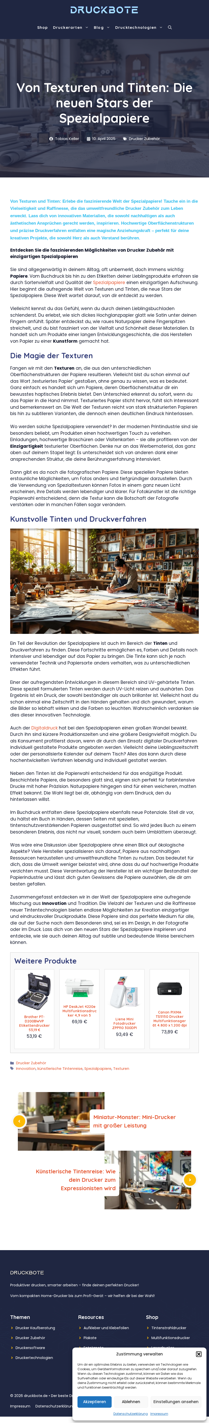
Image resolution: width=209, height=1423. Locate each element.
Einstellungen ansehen (176, 1401)
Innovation (26, 1068)
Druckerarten (67, 27)
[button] (198, 1354)
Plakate (90, 1337)
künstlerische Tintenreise (60, 1068)
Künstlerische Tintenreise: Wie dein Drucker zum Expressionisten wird (76, 1180)
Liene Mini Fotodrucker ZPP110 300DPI (124, 1023)
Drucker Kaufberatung (35, 1327)
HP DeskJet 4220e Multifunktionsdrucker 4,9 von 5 (79, 1011)
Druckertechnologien (34, 1357)
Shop (42, 27)
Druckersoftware (30, 1347)
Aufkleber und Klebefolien (106, 1327)
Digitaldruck (44, 728)
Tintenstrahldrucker (168, 1327)
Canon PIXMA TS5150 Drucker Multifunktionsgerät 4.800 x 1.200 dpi (169, 1018)
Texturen (121, 1068)
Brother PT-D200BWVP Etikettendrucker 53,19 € (34, 1023)
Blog (99, 27)
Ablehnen (131, 1401)
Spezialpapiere (109, 282)
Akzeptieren (94, 1401)
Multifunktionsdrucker (170, 1337)
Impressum (159, 1414)
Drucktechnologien (135, 27)
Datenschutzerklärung (130, 1414)
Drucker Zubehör (144, 138)
